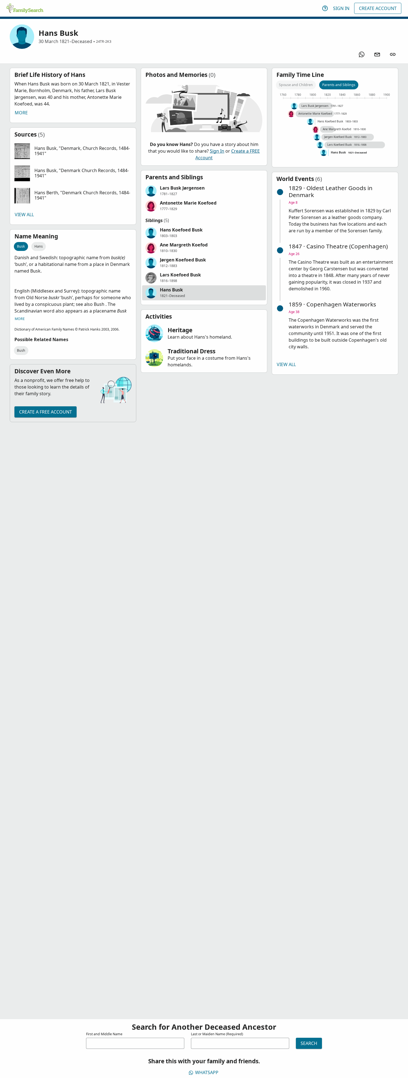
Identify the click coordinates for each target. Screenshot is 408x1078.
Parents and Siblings (338, 84)
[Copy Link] (392, 54)
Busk (21, 246)
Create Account (378, 8)
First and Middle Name (104, 1034)
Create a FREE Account (45, 412)
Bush (21, 350)
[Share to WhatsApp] (361, 54)
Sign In (341, 8)
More (21, 113)
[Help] (325, 8)
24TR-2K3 (103, 41)
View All (24, 214)
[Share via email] (377, 54)
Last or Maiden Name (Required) (217, 1034)
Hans (38, 246)
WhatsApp (206, 1072)
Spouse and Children (296, 84)
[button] (73, 151)
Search (309, 1043)
